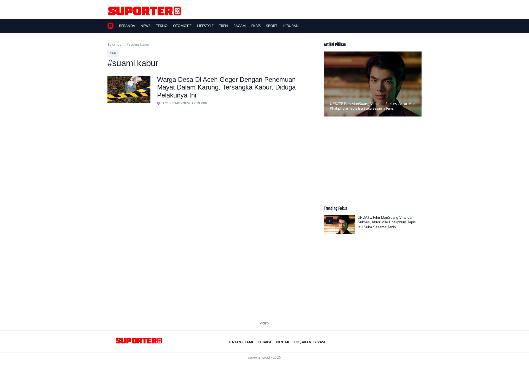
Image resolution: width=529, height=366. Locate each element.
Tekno (162, 25)
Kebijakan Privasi (309, 342)
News (145, 25)
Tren (223, 25)
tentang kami (240, 342)
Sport (271, 25)
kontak (282, 342)
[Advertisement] (373, 163)
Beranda (127, 25)
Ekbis (256, 25)
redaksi (264, 342)
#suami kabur (138, 44)
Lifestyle (205, 25)
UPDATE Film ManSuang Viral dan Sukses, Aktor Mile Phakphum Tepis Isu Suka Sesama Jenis (387, 222)
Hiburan (291, 25)
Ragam (239, 25)
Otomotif (182, 25)
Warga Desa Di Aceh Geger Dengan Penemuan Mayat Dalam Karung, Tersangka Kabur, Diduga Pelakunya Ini (226, 87)
